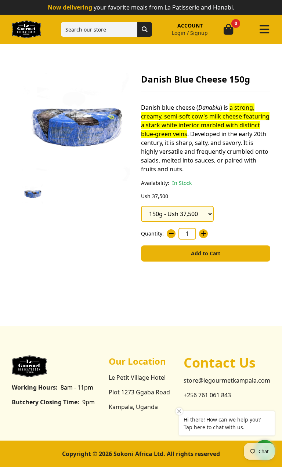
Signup (199, 32)
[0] (228, 29)
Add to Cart (205, 253)
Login (178, 32)
